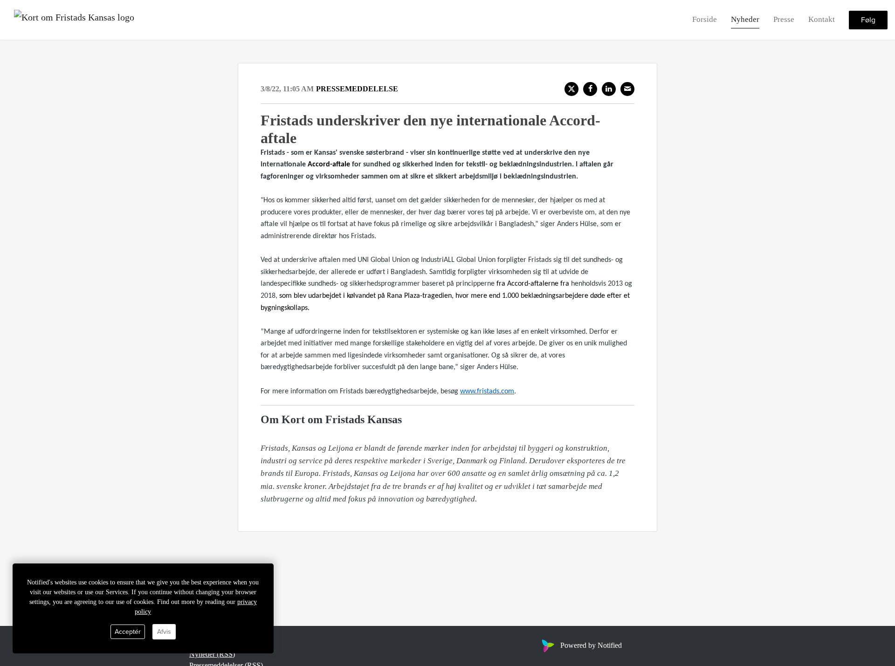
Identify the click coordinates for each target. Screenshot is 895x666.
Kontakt (821, 19)
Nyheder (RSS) (212, 654)
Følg (868, 20)
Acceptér (128, 632)
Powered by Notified (591, 645)
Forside (704, 19)
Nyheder (745, 19)
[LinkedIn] (609, 89)
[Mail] (627, 89)
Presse (783, 19)
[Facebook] (590, 89)
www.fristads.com (487, 391)
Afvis (164, 632)
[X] (571, 89)
